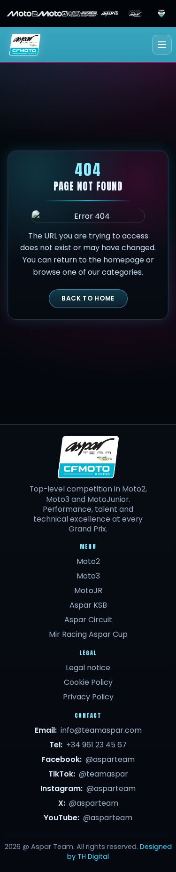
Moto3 (88, 576)
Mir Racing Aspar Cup (88, 634)
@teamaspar (103, 774)
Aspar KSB (88, 605)
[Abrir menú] (162, 45)
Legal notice (88, 667)
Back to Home (88, 298)
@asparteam (110, 759)
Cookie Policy (88, 682)
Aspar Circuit (88, 619)
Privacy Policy (88, 696)
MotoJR (88, 590)
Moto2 (88, 561)
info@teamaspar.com (101, 730)
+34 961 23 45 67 (96, 744)
